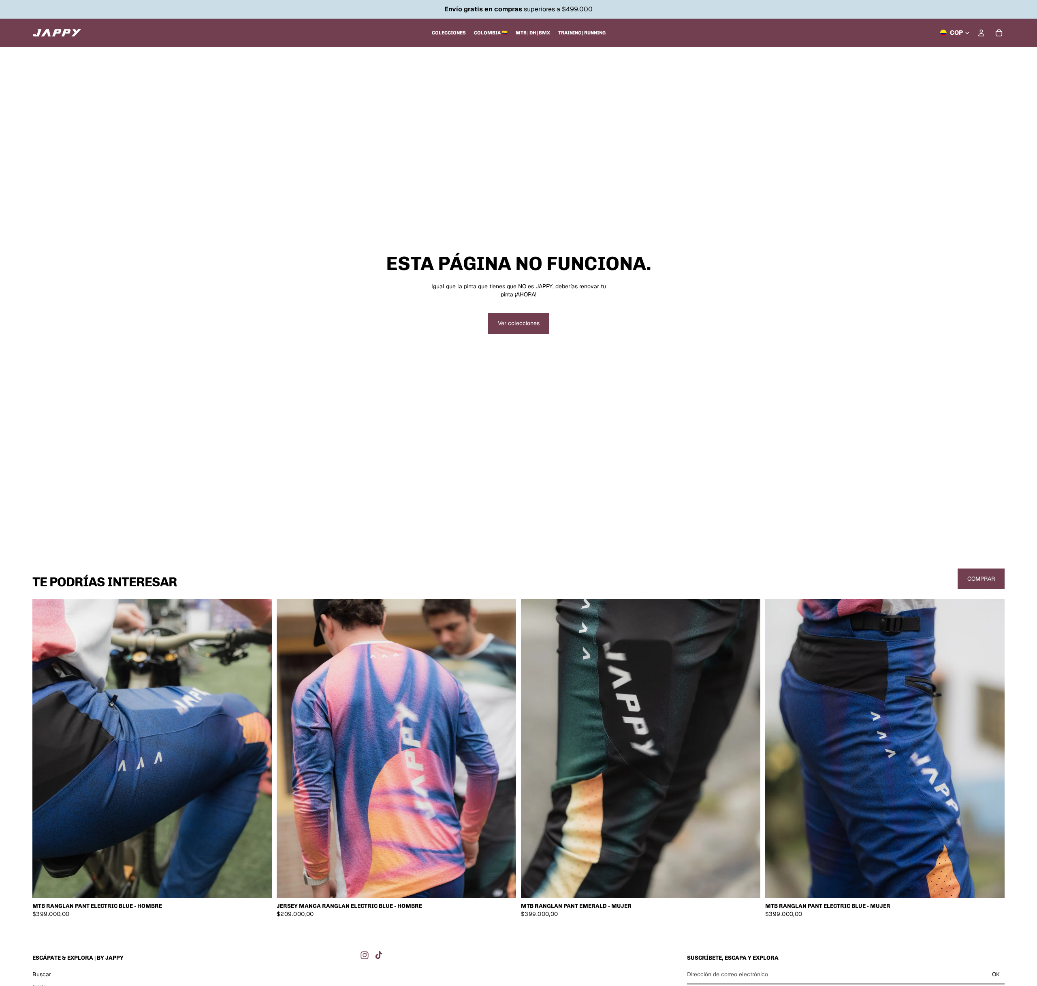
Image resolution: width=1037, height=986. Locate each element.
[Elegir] (259, 885)
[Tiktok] (379, 955)
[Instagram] (364, 955)
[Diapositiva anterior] (44, 749)
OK (996, 974)
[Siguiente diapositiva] (260, 749)
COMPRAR (981, 578)
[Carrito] (999, 33)
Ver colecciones (519, 323)
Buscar (41, 974)
